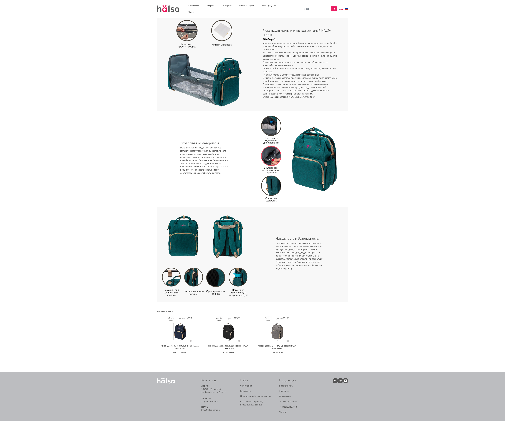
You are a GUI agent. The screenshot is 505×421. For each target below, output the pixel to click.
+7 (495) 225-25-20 (210, 401)
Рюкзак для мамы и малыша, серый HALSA (277, 346)
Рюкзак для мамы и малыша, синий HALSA (179, 346)
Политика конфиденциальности (255, 396)
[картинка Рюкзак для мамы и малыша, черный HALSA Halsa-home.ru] (228, 329)
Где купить (245, 390)
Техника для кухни (288, 401)
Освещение (285, 396)
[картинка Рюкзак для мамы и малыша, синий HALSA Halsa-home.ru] (179, 329)
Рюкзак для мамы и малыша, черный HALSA (228, 346)
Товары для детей (288, 406)
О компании (246, 385)
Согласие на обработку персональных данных (251, 403)
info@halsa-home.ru (210, 409)
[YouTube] (345, 380)
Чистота (283, 411)
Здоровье (284, 390)
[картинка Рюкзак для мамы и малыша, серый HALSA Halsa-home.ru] (277, 329)
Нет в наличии (179, 352)
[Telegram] (340, 380)
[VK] (335, 380)
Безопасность (286, 385)
